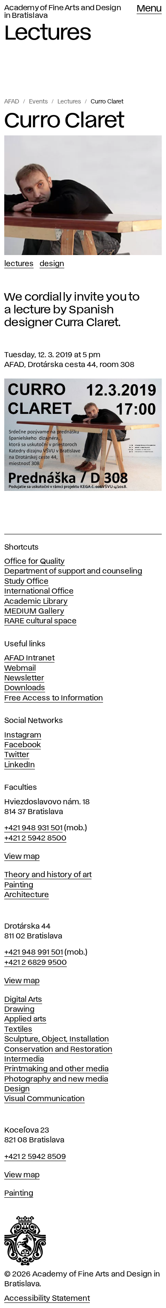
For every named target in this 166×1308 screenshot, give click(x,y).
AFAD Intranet (29, 658)
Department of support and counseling (73, 571)
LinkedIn (19, 765)
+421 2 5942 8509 (35, 1156)
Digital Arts (23, 999)
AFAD (11, 101)
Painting (18, 885)
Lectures (69, 101)
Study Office (26, 581)
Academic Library (36, 601)
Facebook (22, 745)
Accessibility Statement (47, 1298)
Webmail (20, 668)
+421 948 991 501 (33, 952)
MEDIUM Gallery (34, 611)
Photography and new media (56, 1079)
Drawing (19, 1009)
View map (22, 856)
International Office (39, 591)
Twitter (16, 755)
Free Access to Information (53, 698)
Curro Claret (107, 101)
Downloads (24, 688)
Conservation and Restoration (58, 1049)
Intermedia (24, 1059)
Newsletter (24, 678)
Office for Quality (34, 561)
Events (38, 101)
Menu (149, 9)
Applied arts (25, 1019)
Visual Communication (44, 1099)
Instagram (22, 735)
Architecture (26, 895)
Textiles (18, 1029)
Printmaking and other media (56, 1069)
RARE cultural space (40, 621)
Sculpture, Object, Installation (56, 1039)
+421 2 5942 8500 (35, 838)
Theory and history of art (48, 875)
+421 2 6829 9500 (35, 962)
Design (52, 264)
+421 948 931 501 (33, 828)
